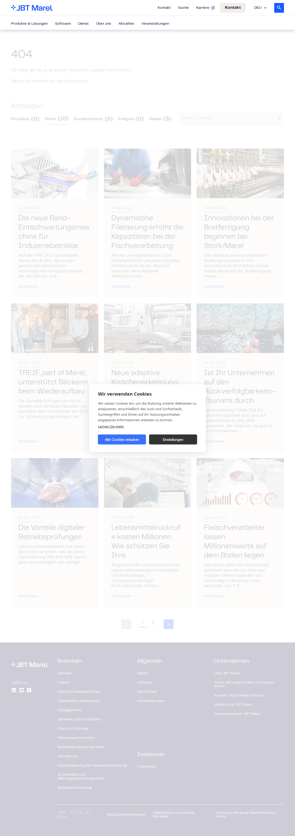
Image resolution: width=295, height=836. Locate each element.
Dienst (83, 23)
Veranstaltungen (155, 23)
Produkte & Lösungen (29, 23)
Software (63, 23)
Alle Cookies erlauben (122, 439)
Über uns (103, 23)
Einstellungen (173, 439)
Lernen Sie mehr (111, 426)
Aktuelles (126, 23)
